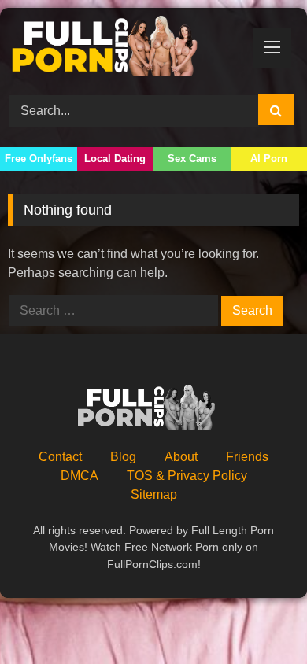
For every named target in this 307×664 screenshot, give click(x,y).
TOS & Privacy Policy (187, 475)
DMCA (79, 475)
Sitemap (154, 494)
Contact (60, 456)
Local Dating (115, 158)
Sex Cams (192, 158)
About (181, 456)
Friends (247, 456)
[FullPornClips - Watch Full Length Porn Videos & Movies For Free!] (126, 49)
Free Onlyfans (38, 158)
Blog (123, 456)
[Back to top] (258, 617)
